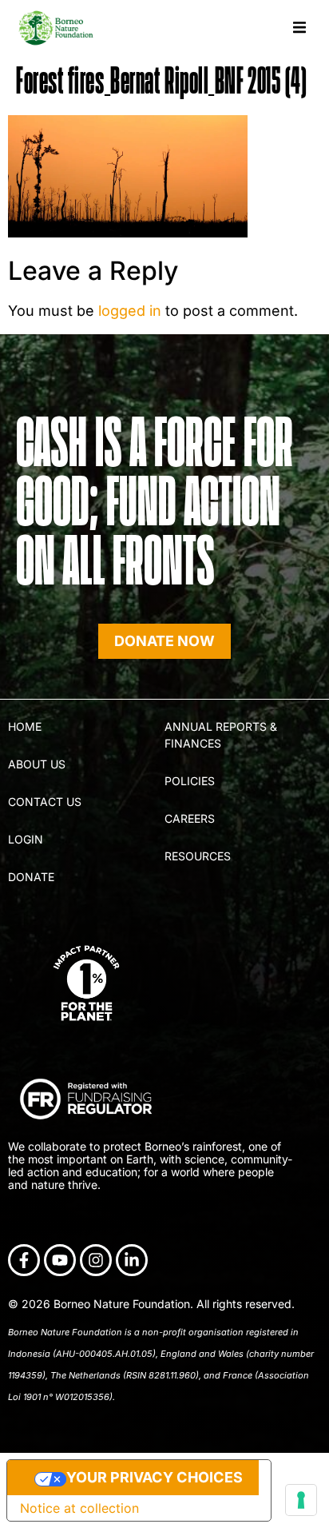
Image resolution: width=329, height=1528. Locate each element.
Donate (31, 877)
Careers (189, 818)
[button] (299, 28)
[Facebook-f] (24, 1260)
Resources (197, 856)
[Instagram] (96, 1260)
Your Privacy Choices (154, 1477)
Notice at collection (79, 1508)
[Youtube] (60, 1260)
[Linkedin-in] (132, 1260)
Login (25, 839)
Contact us (44, 801)
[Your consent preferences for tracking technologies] (301, 1500)
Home (25, 726)
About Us (36, 764)
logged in (129, 310)
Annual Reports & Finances (220, 735)
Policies (189, 781)
